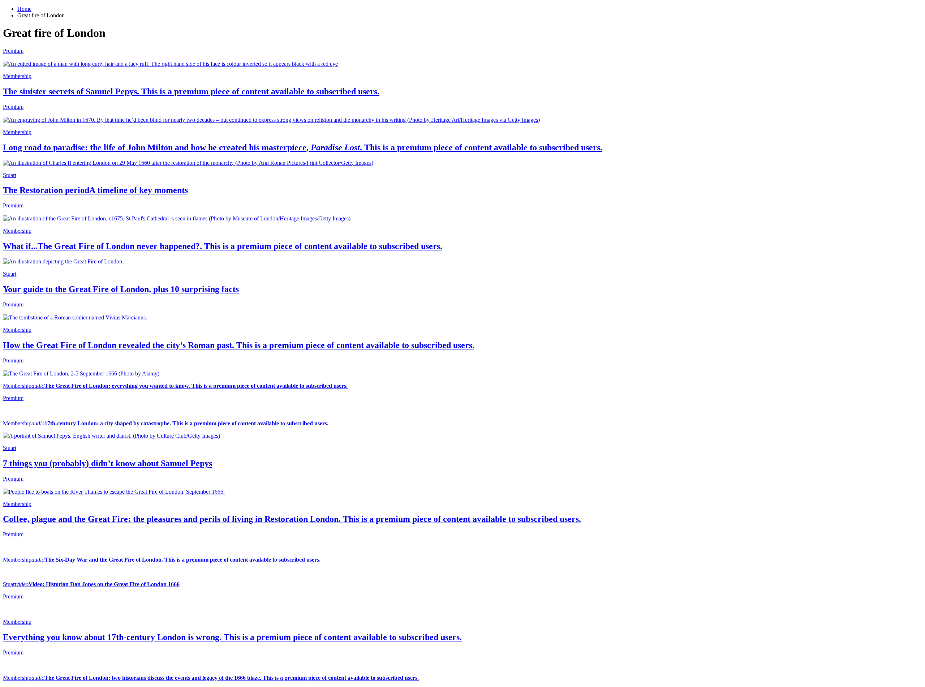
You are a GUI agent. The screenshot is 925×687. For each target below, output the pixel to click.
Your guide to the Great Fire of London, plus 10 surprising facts (121, 289)
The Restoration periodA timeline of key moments (95, 190)
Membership (17, 76)
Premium (13, 398)
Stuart (9, 175)
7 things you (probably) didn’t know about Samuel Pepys (107, 463)
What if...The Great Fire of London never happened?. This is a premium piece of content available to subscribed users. (222, 246)
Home (24, 9)
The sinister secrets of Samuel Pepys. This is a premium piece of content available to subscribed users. (191, 91)
